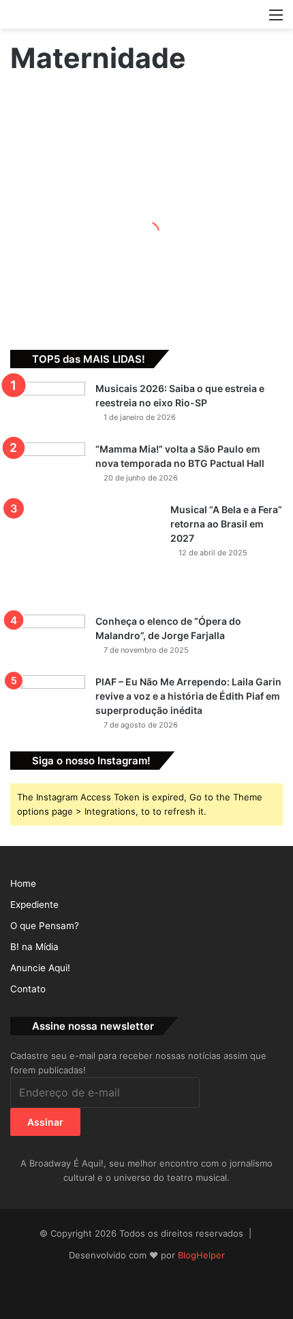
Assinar (45, 1122)
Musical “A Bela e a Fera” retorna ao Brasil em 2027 (226, 524)
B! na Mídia (34, 946)
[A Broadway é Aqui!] (146, 14)
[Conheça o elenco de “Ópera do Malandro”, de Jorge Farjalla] (47, 640)
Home (23, 883)
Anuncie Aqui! (40, 967)
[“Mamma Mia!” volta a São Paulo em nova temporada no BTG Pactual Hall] (47, 467)
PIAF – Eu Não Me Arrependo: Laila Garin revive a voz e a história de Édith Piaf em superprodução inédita (188, 696)
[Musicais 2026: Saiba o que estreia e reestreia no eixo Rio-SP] (47, 407)
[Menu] (276, 19)
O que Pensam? (44, 925)
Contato (28, 988)
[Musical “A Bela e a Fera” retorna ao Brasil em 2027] (85, 554)
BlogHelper (201, 1255)
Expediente (34, 904)
